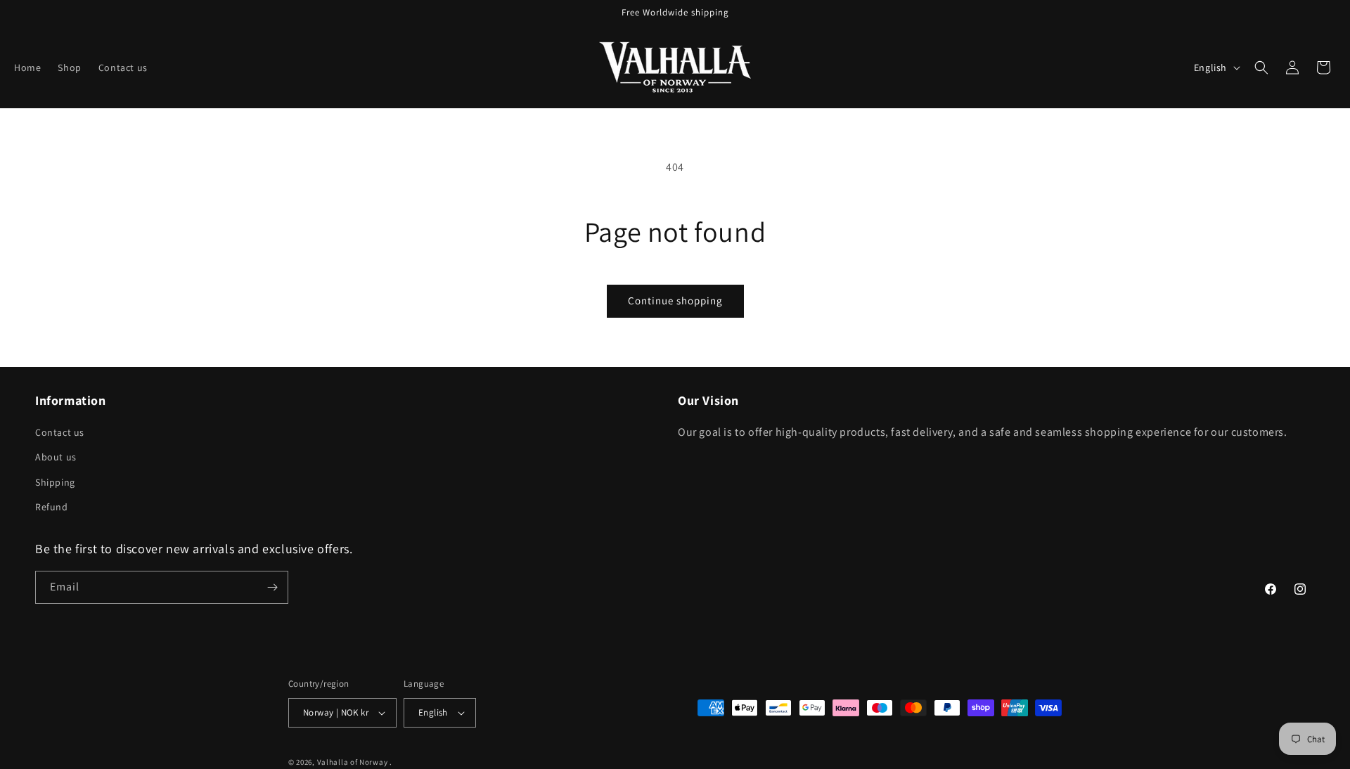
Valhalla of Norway (352, 762)
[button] (1261, 67)
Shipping (55, 482)
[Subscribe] (272, 587)
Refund (51, 506)
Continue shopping (675, 300)
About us (56, 457)
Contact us (59, 432)
